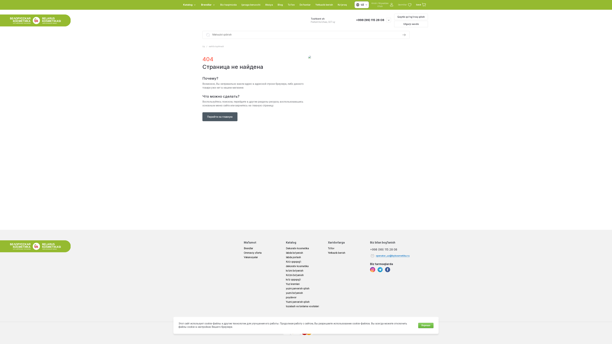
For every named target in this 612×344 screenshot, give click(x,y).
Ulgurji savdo (411, 23)
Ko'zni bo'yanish (295, 275)
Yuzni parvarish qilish (298, 301)
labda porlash (293, 257)
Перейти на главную (220, 116)
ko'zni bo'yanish (294, 270)
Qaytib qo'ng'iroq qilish (411, 16)
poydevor (291, 297)
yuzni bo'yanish (294, 292)
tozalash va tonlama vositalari (302, 306)
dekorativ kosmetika (297, 266)
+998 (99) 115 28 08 (370, 20)
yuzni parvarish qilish (297, 288)
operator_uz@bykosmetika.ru (393, 255)
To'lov (331, 248)
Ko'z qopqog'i (293, 261)
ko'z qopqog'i (293, 279)
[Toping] (404, 34)
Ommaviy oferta (253, 252)
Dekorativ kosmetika (297, 248)
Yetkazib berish (336, 252)
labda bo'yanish (294, 252)
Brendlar (248, 248)
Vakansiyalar (251, 257)
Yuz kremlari (293, 284)
